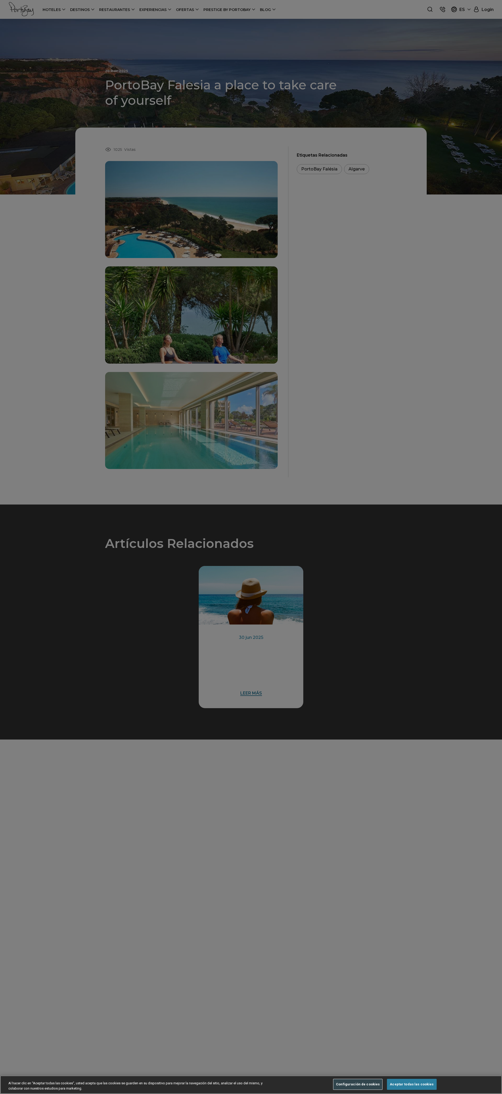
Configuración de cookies (358, 1084)
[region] (251, 1084)
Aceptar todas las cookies (411, 1084)
